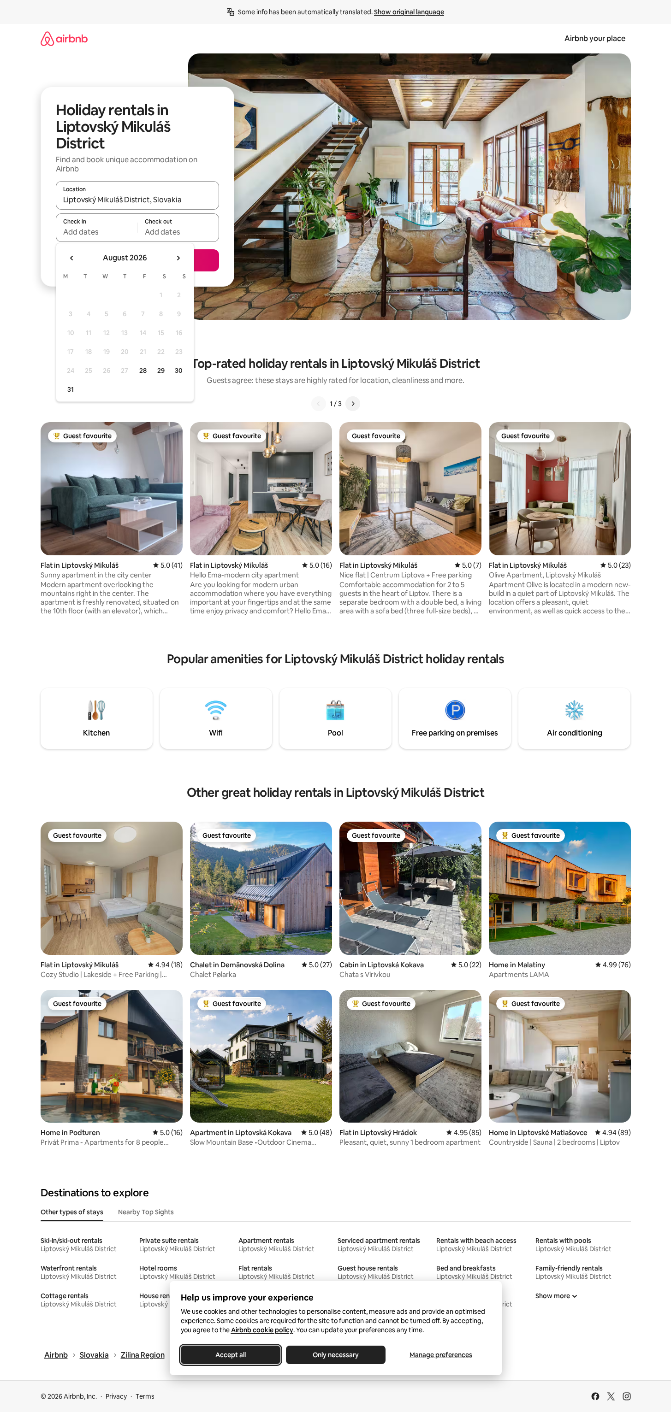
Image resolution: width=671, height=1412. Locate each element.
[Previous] (318, 403)
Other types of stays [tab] (72, 1212)
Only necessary (336, 1355)
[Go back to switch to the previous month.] (72, 258)
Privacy (116, 1396)
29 (161, 370)
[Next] (352, 403)
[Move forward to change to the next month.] (178, 258)
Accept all (230, 1355)
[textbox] (96, 231)
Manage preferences (441, 1355)
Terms (145, 1396)
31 (70, 389)
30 (179, 370)
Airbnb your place (594, 38)
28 (143, 370)
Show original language (409, 12)
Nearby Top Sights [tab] (146, 1212)
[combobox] (137, 199)
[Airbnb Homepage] (64, 38)
